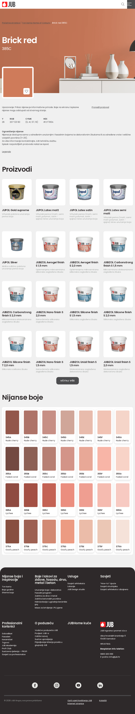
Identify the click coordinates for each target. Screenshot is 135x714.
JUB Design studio (76, 589)
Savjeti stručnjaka (109, 586)
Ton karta (6, 586)
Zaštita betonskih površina (48, 598)
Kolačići (103, 700)
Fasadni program (43, 592)
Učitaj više (68, 380)
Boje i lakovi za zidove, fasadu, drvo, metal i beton (51, 579)
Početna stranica (11, 22)
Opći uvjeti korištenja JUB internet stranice (80, 702)
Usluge (73, 576)
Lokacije (71, 586)
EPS (36, 604)
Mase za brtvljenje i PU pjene (48, 607)
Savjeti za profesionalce (14, 654)
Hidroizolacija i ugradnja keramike (51, 601)
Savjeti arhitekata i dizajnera (114, 589)
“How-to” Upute (108, 583)
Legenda (6, 152)
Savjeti (105, 576)
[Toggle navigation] (131, 4)
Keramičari (7, 639)
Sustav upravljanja (44, 639)
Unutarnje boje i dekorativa (48, 589)
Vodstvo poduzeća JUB (46, 630)
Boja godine (8, 589)
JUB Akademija (9, 645)
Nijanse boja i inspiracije (12, 578)
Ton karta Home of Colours (36, 22)
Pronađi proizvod (100, 107)
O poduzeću (44, 623)
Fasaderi (6, 636)
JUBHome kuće (79, 623)
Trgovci (5, 642)
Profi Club (6, 648)
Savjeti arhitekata (76, 583)
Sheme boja (8, 592)
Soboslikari (7, 633)
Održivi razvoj (41, 636)
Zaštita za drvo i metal (46, 595)
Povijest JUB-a (42, 633)
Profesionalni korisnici (12, 625)
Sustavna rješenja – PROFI (14, 651)
